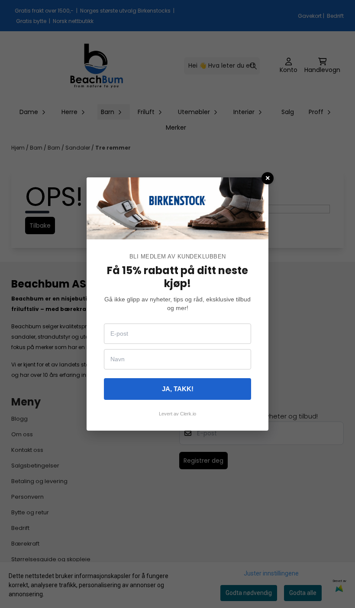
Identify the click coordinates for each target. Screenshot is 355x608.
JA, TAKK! (178, 388)
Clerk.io (188, 413)
